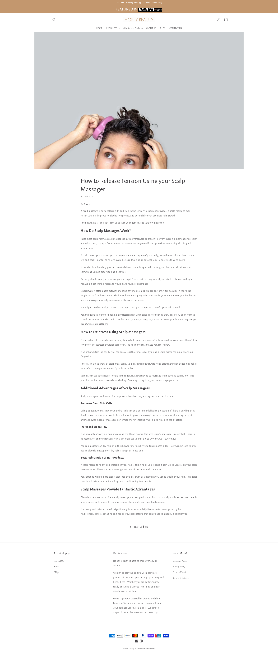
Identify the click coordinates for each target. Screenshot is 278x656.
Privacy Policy (179, 567)
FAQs (56, 572)
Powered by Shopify (147, 649)
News (56, 567)
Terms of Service (180, 572)
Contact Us (59, 561)
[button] (54, 19)
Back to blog (141, 526)
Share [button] (87, 204)
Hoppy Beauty (135, 649)
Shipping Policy (180, 561)
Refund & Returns (181, 578)
